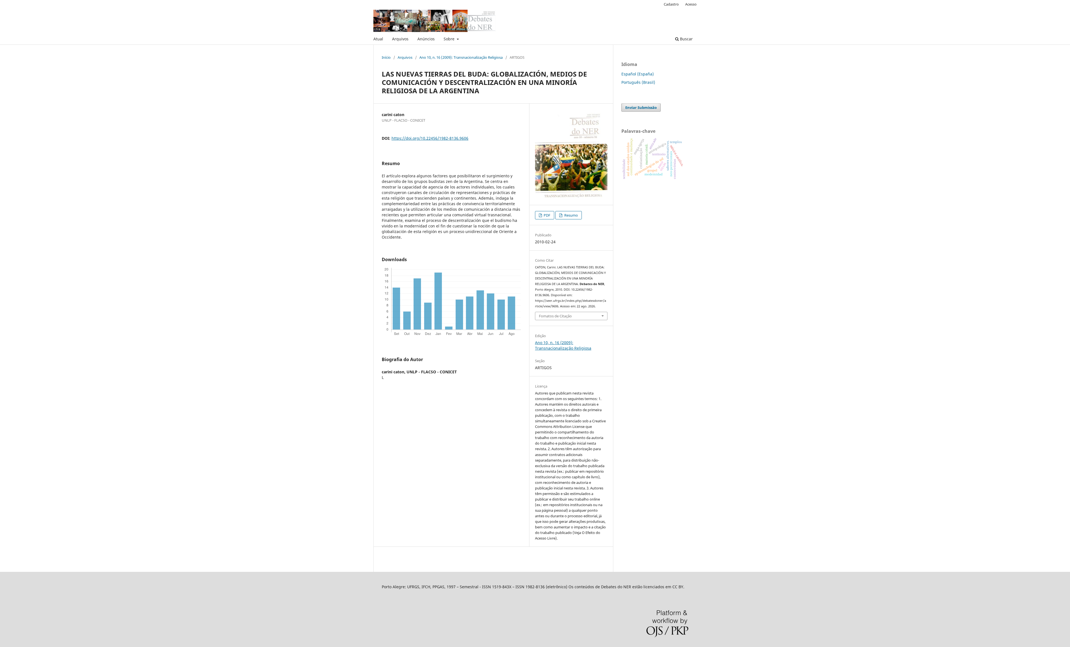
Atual (378, 38)
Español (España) (637, 74)
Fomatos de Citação (555, 315)
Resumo (570, 215)
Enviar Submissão (641, 107)
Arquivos (400, 38)
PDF (546, 215)
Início (386, 57)
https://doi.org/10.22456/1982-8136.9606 (429, 138)
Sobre (450, 38)
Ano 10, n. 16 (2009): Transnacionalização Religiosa (461, 57)
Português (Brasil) (638, 82)
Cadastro (671, 4)
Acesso (691, 4)
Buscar (686, 38)
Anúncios (426, 38)
